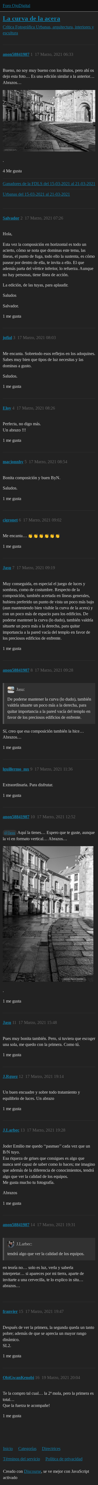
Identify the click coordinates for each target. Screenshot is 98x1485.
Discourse (32, 1471)
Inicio (8, 1448)
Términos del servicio (21, 1459)
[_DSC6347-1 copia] (49, 121)
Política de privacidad (63, 1459)
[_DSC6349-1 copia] (48, 914)
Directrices (51, 1448)
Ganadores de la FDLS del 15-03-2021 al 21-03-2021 (49, 183)
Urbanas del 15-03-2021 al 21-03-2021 (36, 194)
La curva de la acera (31, 18)
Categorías (27, 1448)
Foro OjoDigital (16, 5)
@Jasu (9, 832)
